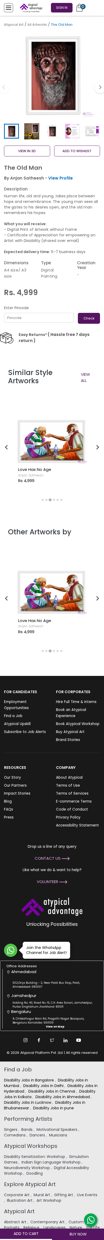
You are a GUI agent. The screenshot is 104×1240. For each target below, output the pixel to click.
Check (88, 318)
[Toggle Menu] (8, 7)
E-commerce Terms (74, 801)
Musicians (58, 1135)
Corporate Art (17, 1195)
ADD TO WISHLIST (76, 151)
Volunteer (48, 881)
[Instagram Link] (25, 1040)
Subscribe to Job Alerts (25, 731)
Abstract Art (15, 1222)
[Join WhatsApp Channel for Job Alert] (10, 950)
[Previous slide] (7, 447)
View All (85, 377)
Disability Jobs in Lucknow (28, 1102)
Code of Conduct (72, 809)
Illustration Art (20, 1200)
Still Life (93, 1227)
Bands (27, 1129)
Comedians (15, 1135)
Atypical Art (13, 24)
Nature (76, 1227)
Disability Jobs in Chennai (52, 1091)
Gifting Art (64, 1195)
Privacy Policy (68, 817)
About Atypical (69, 777)
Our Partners (15, 785)
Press (9, 817)
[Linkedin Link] (65, 1040)
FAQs (8, 809)
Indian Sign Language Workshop (52, 1162)
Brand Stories (68, 739)
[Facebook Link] (38, 1040)
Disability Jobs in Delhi (44, 1085)
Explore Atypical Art (30, 1184)
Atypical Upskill (17, 723)
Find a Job (13, 715)
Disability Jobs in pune (54, 1108)
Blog (8, 801)
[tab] (43, 500)
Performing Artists (28, 1119)
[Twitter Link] (52, 1040)
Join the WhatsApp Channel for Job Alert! (46, 950)
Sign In (61, 7)
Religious (32, 1227)
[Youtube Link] (78, 1040)
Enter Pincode (16, 307)
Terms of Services (72, 793)
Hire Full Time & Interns (76, 701)
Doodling (35, 1173)
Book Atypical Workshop (77, 723)
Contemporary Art (48, 1222)
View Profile (60, 178)
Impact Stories (17, 793)
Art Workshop (49, 1200)
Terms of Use (68, 785)
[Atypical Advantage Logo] (52, 906)
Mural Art (42, 1195)
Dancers (38, 1135)
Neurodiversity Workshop (27, 1167)
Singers (11, 1129)
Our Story (12, 777)
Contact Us (48, 858)
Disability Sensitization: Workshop (35, 1156)
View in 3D (27, 151)
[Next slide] (97, 447)
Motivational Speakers (57, 1129)
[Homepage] (30, 7)
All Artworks (37, 24)
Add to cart (26, 1233)
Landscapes (55, 1227)
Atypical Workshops (30, 1146)
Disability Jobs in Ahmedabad (63, 1097)
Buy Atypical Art (70, 731)
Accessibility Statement (77, 825)
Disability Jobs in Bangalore (29, 1080)
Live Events (87, 1195)
